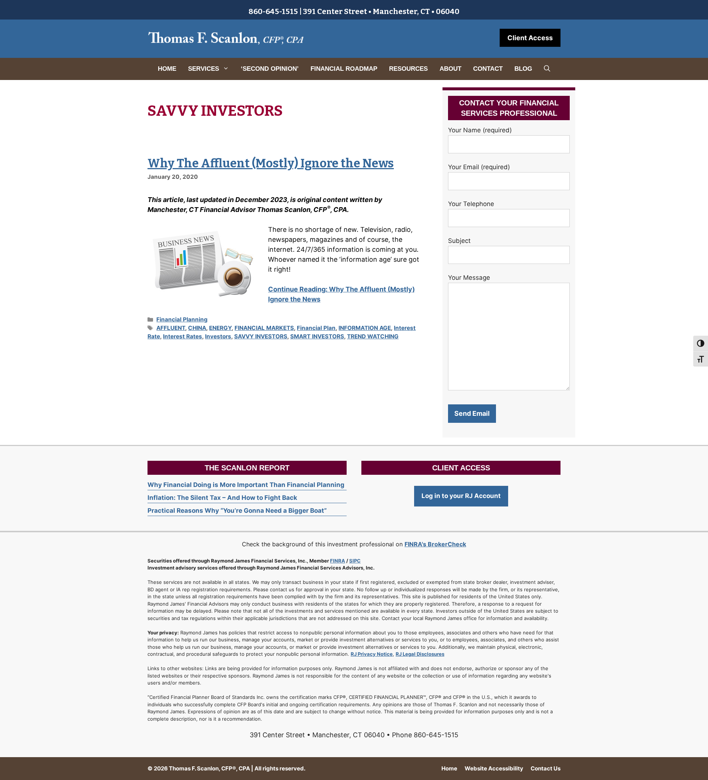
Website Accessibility (494, 768)
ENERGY (220, 327)
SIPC (355, 561)
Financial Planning (182, 319)
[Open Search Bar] (547, 69)
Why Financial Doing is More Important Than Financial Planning (246, 484)
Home (167, 68)
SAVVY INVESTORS (260, 336)
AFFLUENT (170, 327)
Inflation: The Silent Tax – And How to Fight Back (222, 497)
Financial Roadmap (343, 68)
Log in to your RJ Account (461, 495)
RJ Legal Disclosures (420, 654)
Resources (408, 68)
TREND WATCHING (373, 336)
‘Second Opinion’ (270, 68)
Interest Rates (182, 336)
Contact (488, 68)
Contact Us (545, 768)
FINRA (337, 561)
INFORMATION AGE (365, 327)
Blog (523, 68)
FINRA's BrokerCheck (435, 544)
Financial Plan (316, 327)
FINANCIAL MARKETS (264, 327)
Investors (218, 336)
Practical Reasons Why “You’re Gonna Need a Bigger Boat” (237, 510)
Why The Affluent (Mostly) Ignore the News (271, 163)
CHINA (197, 327)
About (450, 68)
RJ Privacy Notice (372, 654)
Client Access (530, 38)
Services (203, 68)
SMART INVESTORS (317, 336)
